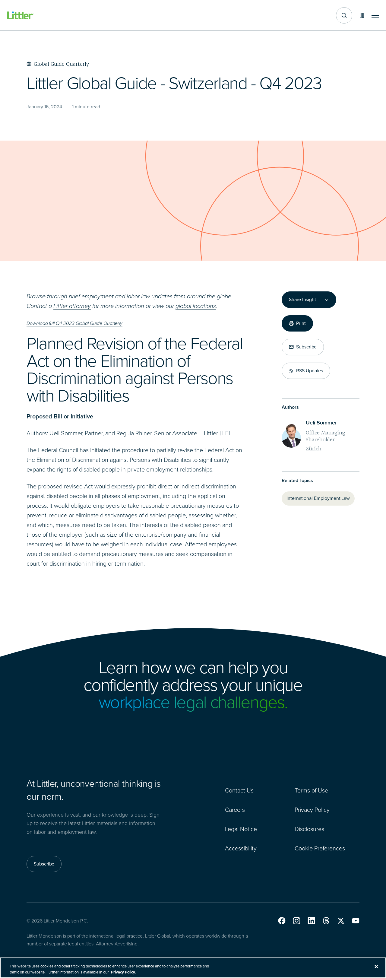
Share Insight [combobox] (302, 299)
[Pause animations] (361, 15)
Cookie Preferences (320, 848)
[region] (193, 967)
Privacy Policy (312, 809)
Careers (235, 809)
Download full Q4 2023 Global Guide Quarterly (74, 323)
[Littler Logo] (20, 15)
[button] (282, 920)
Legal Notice (241, 829)
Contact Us (239, 790)
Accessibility (241, 848)
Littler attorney (72, 305)
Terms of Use (311, 790)
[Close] (376, 966)
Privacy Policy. (123, 972)
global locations (196, 305)
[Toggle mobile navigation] (375, 15)
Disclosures (309, 829)
